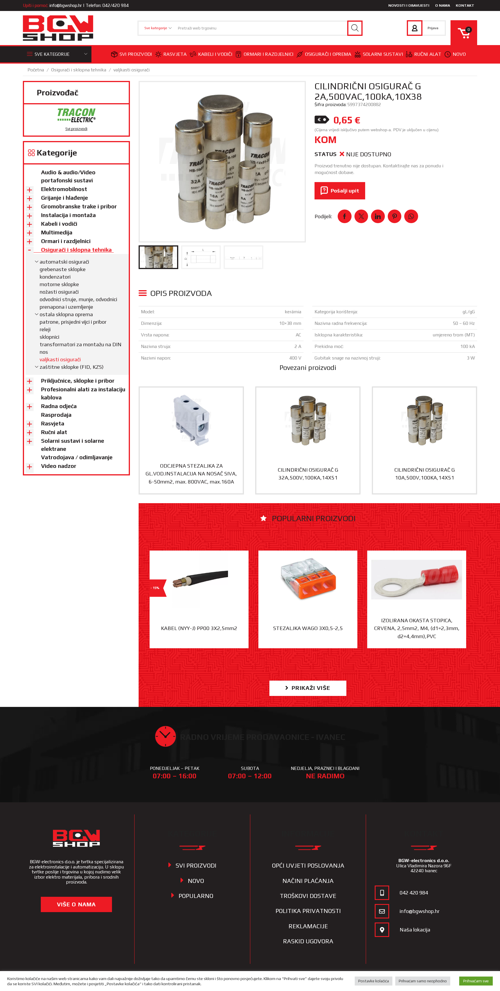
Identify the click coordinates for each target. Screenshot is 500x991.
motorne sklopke (59, 284)
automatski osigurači (64, 262)
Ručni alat (428, 54)
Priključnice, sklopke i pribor (78, 380)
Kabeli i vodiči (215, 54)
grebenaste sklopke (63, 269)
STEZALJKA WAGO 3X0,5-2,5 (308, 628)
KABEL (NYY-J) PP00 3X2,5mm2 (199, 628)
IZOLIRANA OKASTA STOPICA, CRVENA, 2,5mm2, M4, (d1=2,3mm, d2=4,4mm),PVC (416, 628)
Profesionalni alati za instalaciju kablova (83, 393)
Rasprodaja (56, 415)
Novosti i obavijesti (408, 5)
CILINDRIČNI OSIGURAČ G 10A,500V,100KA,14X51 (424, 474)
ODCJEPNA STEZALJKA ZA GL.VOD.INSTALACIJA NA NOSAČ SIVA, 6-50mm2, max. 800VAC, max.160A (191, 474)
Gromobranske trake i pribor (79, 206)
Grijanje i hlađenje (64, 198)
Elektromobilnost (64, 189)
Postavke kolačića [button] (373, 981)
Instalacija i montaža (68, 215)
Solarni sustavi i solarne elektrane (72, 445)
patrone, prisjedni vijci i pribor (73, 322)
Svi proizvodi (136, 54)
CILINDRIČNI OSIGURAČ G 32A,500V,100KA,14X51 (308, 474)
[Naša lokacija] (382, 930)
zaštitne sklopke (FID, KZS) (72, 367)
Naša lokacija (415, 930)
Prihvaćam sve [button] (476, 981)
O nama (442, 5)
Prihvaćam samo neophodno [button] (423, 981)
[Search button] (354, 28)
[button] (307, 688)
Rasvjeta (175, 54)
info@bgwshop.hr (65, 5)
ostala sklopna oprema (66, 314)
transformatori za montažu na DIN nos (81, 348)
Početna (35, 70)
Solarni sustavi (383, 54)
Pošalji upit (345, 191)
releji (45, 329)
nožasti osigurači (59, 292)
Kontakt (465, 5)
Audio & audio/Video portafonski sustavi (68, 176)
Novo (459, 54)
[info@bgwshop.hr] (382, 911)
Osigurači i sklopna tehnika (78, 70)
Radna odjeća (59, 406)
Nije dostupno (368, 154)
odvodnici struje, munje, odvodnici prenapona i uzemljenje (78, 303)
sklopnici (49, 337)
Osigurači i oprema (328, 54)
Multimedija (56, 232)
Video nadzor (58, 466)
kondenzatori (55, 277)
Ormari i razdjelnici (269, 54)
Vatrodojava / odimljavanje (77, 457)
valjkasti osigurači (131, 70)
